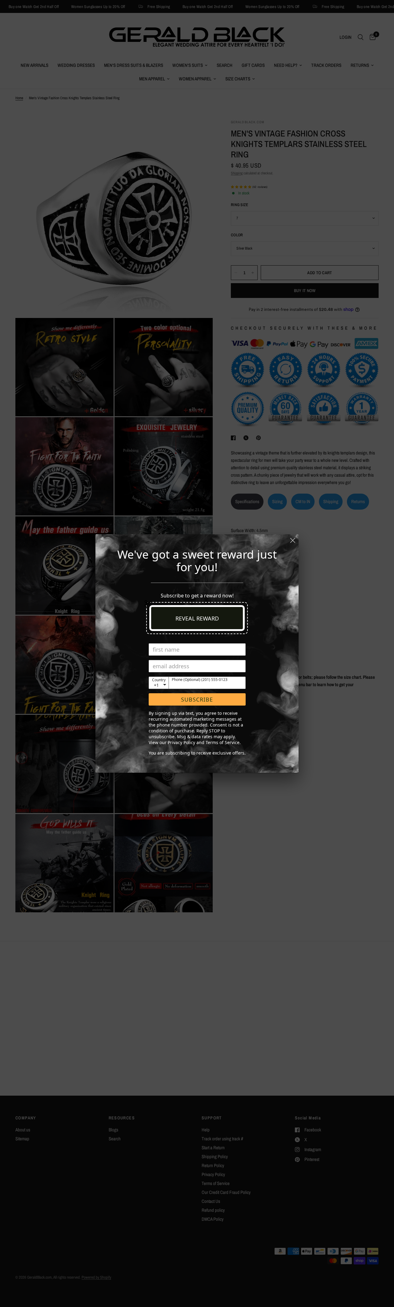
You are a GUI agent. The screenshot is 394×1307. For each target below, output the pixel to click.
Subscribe (197, 699)
